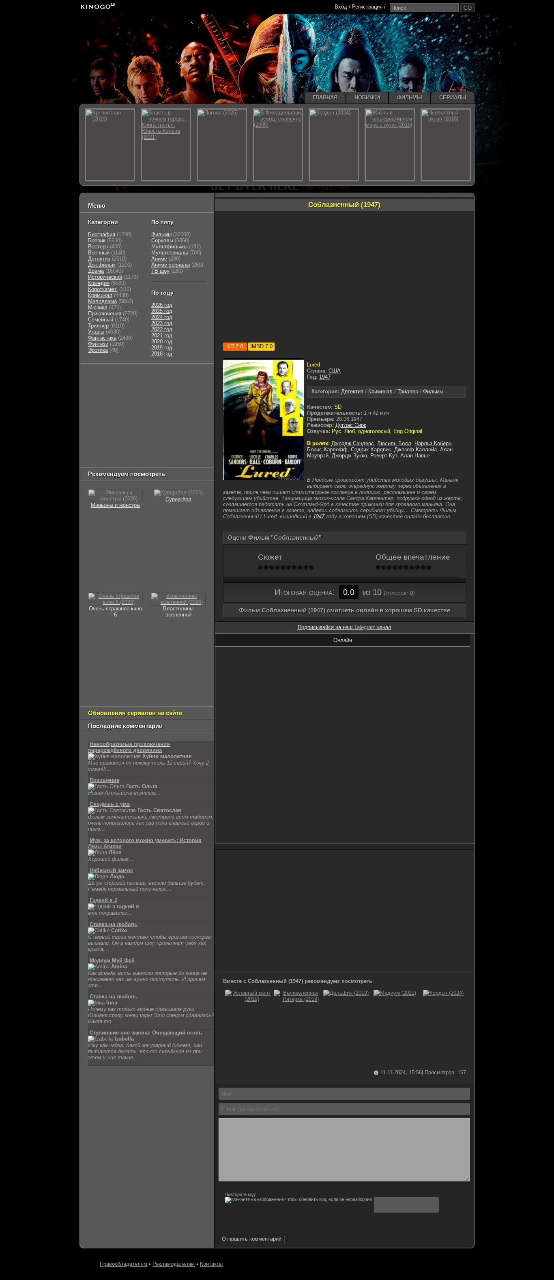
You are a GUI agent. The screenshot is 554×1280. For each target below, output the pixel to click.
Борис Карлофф (327, 449)
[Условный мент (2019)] (248, 999)
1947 (325, 377)
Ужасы (96, 332)
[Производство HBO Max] (172, 449)
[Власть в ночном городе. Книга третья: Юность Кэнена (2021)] (166, 144)
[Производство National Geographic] (151, 398)
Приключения (104, 313)
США (335, 371)
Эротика (98, 350)
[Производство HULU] (100, 378)
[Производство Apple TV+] (160, 408)
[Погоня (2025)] (222, 144)
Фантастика (102, 338)
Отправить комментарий (251, 1239)
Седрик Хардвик (371, 449)
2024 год (161, 317)
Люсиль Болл (394, 443)
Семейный (100, 320)
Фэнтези (98, 344)
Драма (96, 271)
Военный (99, 253)
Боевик (96, 240)
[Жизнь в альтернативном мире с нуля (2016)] (390, 144)
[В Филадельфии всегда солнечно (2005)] (278, 144)
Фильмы (433, 391)
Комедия (99, 283)
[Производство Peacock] (135, 449)
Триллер (407, 391)
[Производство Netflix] (108, 428)
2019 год (161, 348)
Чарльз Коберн (432, 443)
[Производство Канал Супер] (108, 459)
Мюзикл (97, 307)
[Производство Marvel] (104, 438)
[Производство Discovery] (108, 398)
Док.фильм (102, 265)
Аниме (159, 259)
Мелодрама (102, 301)
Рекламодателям (173, 1264)
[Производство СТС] (125, 378)
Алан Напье (414, 456)
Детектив (352, 391)
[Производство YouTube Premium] (172, 388)
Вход (341, 7)
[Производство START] (100, 449)
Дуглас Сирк (350, 425)
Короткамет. (103, 289)
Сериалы (162, 240)
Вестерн (98, 247)
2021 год (161, 335)
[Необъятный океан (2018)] (446, 144)
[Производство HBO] (170, 418)
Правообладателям (123, 1264)
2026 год (161, 305)
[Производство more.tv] (143, 438)
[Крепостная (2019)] (110, 144)
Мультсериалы (169, 253)
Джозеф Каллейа (415, 449)
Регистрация (367, 7)
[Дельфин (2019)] (346, 993)
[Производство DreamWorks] (122, 418)
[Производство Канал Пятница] (145, 459)
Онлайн (342, 640)
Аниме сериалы (170, 265)
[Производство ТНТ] (138, 388)
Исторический (105, 277)
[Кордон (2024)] (443, 993)
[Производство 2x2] (98, 388)
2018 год (161, 354)
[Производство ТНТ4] (183, 378)
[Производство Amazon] (127, 408)
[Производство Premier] (186, 438)
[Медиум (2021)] (395, 993)
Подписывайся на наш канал (344, 627)
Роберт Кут (383, 456)
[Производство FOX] (98, 408)
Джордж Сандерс (352, 443)
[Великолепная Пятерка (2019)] (297, 999)
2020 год (161, 341)
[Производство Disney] (147, 428)
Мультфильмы (169, 247)
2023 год (161, 323)
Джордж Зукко (349, 456)
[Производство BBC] (190, 398)
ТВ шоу (160, 271)
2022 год (161, 329)
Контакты (211, 1264)
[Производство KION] (152, 378)
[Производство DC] (174, 428)
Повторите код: (240, 1194)
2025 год (161, 311)
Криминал (380, 391)
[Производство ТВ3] (117, 388)
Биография (101, 234)
